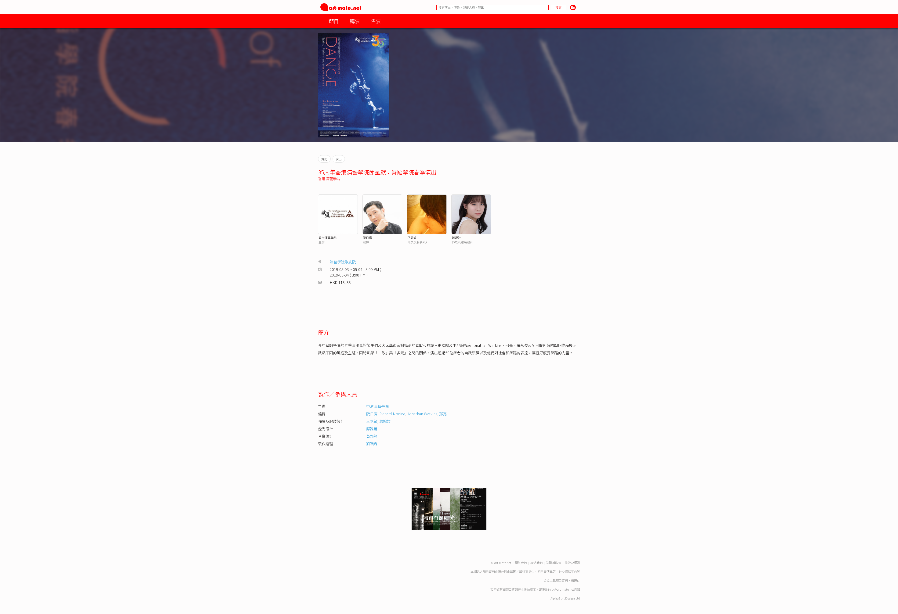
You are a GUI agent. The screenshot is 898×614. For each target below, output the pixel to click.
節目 (334, 21)
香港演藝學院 (329, 178)
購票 (355, 21)
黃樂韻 (371, 436)
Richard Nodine (392, 414)
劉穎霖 (371, 443)
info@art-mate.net (561, 589)
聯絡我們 (536, 562)
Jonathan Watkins (422, 414)
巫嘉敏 (411, 237)
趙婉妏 (456, 237)
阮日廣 (367, 237)
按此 (577, 580)
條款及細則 (572, 562)
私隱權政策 (553, 562)
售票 (376, 21)
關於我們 (521, 562)
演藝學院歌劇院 (343, 262)
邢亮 (443, 414)
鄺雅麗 (371, 428)
